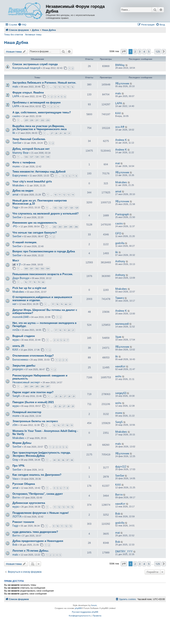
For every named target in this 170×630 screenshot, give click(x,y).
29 (61, 133)
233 (47, 120)
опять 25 (18, 345)
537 (31, 157)
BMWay (120, 65)
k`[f (19, 264)
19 (64, 330)
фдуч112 (120, 466)
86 (63, 460)
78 (34, 282)
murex (16, 166)
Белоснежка (20, 359)
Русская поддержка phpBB (85, 612)
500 (26, 268)
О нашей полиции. (24, 242)
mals (15, 86)
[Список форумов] (25, 11)
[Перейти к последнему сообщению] (126, 65)
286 (42, 386)
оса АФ (119, 126)
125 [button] (157, 51)
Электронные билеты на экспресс (35, 421)
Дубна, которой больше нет (31, 148)
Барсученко (19, 175)
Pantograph (122, 214)
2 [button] (135, 51)
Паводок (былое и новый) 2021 (33, 402)
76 (26, 282)
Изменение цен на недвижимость (34, 222)
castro (16, 116)
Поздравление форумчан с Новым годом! (40, 512)
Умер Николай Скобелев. (29, 139)
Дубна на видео (22, 190)
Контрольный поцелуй (26, 67)
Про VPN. (18, 465)
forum (94, 605)
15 (68, 87)
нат (14, 303)
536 (26, 157)
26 (61, 396)
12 (55, 87)
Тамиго (119, 297)
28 (56, 133)
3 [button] (139, 51)
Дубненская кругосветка (28, 502)
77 (30, 282)
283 (26, 386)
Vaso (15, 478)
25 (56, 396)
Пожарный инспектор (26, 412)
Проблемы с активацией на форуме (36, 102)
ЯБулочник (122, 83)
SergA (16, 396)
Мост (15, 260)
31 (69, 133)
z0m (15, 424)
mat (117, 163)
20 (69, 330)
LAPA (15, 96)
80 (43, 282)
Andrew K (121, 139)
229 (26, 120)
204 (65, 226)
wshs (118, 376)
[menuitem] (22, 24)
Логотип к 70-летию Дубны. (30, 550)
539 (42, 157)
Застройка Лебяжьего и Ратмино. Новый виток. (44, 82)
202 (54, 226)
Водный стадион (23, 336)
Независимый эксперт (26, 382)
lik (13, 132)
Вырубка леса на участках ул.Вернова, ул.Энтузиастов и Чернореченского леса (39, 128)
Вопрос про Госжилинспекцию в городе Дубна (43, 251)
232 (42, 120)
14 (64, 87)
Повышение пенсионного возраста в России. (42, 274)
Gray (15, 459)
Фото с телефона (23, 162)
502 (37, 268)
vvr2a (15, 329)
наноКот (120, 366)
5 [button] (148, 51)
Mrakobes (18, 185)
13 (59, 87)
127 (65, 207)
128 (71, 207)
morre (15, 415)
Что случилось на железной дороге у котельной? (45, 213)
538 (37, 157)
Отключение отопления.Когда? (33, 355)
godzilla (119, 243)
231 (37, 120)
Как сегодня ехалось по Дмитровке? (36, 474)
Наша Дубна (16, 42)
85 (59, 460)
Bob (117, 513)
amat (15, 194)
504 (47, 268)
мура (15, 339)
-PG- (15, 226)
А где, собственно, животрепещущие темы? (41, 112)
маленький (122, 323)
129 (76, 207)
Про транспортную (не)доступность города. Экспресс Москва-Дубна (41, 454)
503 (42, 268)
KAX (118, 113)
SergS (119, 422)
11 (60, 194)
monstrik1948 (20, 317)
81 (70, 304)
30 (65, 133)
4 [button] (144, 51)
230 (31, 120)
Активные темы (33, 34)
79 (39, 282)
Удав (118, 336)
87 (68, 460)
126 (60, 207)
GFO (118, 233)
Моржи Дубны (21, 442)
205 (70, 226)
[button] (124, 51)
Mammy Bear (20, 152)
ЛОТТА (17, 516)
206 (76, 226)
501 (31, 268)
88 (72, 460)
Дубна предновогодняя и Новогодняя (37, 541)
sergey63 (120, 393)
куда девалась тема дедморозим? (35, 531)
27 (52, 133)
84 (54, 460)
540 (47, 157)
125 (55, 207)
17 (56, 330)
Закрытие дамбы (23, 365)
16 (72, 87)
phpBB (78, 608)
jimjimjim (17, 369)
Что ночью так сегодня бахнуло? (34, 232)
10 (55, 194)
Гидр (15, 207)
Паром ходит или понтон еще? (32, 392)
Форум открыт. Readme (28, 92)
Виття (16, 497)
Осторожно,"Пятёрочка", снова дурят (37, 493)
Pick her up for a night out (29, 288)
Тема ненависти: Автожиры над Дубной (39, 171)
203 (60, 226)
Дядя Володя (20, 278)
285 (37, 386)
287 (47, 386)
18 (60, 330)
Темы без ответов (13, 34)
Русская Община (23, 483)
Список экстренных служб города (35, 64)
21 (73, 330)
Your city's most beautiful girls (32, 181)
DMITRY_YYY (124, 551)
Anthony (120, 261)
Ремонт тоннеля (23, 521)
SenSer (16, 142)
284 (31, 386)
